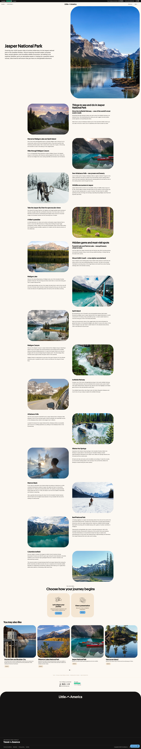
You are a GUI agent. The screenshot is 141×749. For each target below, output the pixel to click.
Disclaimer (15, 747)
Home (54, 675)
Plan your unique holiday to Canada (62, 675)
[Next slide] (135, 641)
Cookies (27, 747)
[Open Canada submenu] (10, 717)
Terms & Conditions (8, 747)
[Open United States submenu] (14, 719)
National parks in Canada (74, 675)
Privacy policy (21, 747)
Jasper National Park (84, 675)
